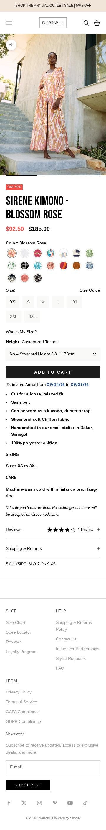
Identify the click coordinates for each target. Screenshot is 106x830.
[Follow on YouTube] (70, 803)
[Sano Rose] (63, 266)
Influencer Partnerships (77, 648)
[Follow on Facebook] (9, 803)
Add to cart (53, 372)
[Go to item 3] (84, 175)
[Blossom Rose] (12, 253)
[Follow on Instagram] (39, 803)
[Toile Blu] (89, 266)
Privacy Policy (19, 692)
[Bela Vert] (89, 253)
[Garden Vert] (12, 266)
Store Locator (18, 632)
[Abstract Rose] (38, 253)
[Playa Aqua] (38, 266)
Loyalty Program (21, 651)
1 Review (85, 529)
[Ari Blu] (51, 253)
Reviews (13, 642)
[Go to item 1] (21, 175)
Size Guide (90, 290)
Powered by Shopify (66, 818)
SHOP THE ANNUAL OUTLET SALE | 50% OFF (53, 6)
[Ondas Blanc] (25, 253)
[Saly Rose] (51, 266)
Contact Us (66, 639)
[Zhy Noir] (38, 278)
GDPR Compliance (23, 721)
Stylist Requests (71, 658)
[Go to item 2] (53, 175)
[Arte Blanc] (63, 253)
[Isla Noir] (25, 266)
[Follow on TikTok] (85, 803)
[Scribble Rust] (76, 266)
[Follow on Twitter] (24, 803)
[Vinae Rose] (25, 278)
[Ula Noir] (12, 278)
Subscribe (28, 785)
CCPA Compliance (23, 711)
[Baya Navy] (76, 253)
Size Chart (15, 622)
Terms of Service (21, 701)
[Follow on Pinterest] (55, 803)
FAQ (60, 668)
